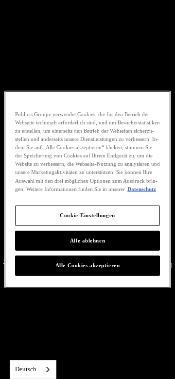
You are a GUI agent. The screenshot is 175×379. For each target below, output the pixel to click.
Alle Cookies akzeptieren (87, 265)
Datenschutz (141, 188)
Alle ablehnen (87, 240)
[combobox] (33, 369)
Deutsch (25, 369)
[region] (87, 189)
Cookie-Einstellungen (87, 215)
